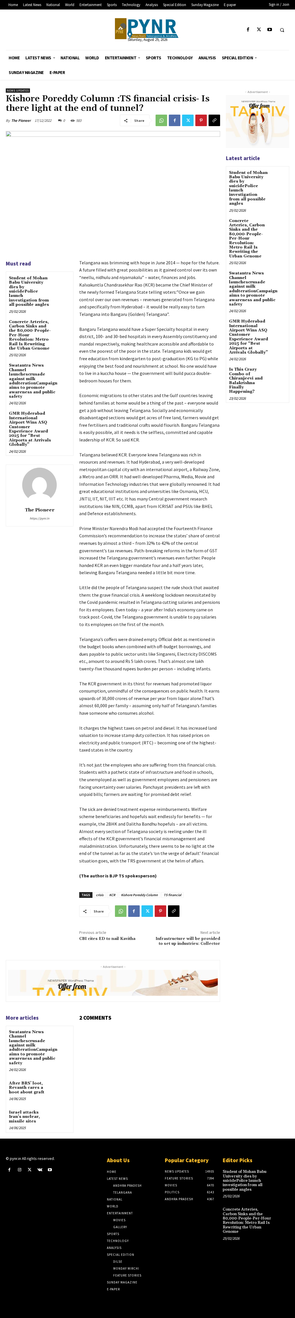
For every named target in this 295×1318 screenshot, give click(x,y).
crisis (99, 895)
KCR (112, 895)
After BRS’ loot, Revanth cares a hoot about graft (26, 1088)
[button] (282, 30)
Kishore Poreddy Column (139, 895)
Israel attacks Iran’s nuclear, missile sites (24, 1117)
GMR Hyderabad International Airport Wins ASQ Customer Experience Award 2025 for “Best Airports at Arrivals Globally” (30, 429)
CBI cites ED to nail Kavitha (107, 938)
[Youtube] (269, 30)
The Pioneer (21, 120)
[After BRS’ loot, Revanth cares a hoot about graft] (62, 1088)
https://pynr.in (39, 518)
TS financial (172, 895)
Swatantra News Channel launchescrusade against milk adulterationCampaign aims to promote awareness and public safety (33, 381)
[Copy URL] (214, 120)
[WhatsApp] (161, 120)
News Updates (18, 90)
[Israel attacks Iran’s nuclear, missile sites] (62, 1117)
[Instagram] (19, 1169)
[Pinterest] (201, 120)
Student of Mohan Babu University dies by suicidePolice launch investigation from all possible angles (29, 291)
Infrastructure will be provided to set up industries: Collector (188, 941)
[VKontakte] (40, 1169)
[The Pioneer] (147, 28)
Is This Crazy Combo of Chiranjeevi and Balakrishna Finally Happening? (246, 380)
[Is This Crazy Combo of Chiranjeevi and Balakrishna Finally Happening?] (278, 373)
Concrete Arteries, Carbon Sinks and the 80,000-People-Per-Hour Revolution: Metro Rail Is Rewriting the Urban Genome (247, 238)
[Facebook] (248, 30)
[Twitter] (259, 30)
